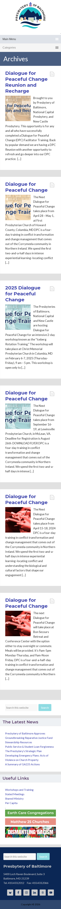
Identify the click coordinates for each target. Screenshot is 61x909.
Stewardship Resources (18, 742)
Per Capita (11, 802)
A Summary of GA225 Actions (22, 764)
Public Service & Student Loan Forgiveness (29, 746)
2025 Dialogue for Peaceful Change (22, 293)
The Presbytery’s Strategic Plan (23, 751)
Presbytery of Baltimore (30, 15)
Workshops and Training (19, 789)
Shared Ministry (14, 798)
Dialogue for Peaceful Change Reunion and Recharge (26, 82)
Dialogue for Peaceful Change (26, 187)
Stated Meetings (14, 794)
